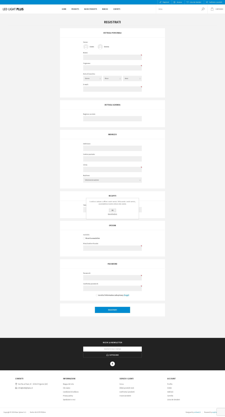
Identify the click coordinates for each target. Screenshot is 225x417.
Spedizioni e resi (69, 400)
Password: (87, 273)
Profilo (169, 384)
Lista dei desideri (173, 400)
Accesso (179, 2)
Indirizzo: (87, 144)
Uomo (92, 47)
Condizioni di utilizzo (71, 392)
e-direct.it (197, 412)
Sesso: (85, 42)
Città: (85, 165)
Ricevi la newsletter (93, 238)
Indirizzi (170, 392)
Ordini (169, 388)
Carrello (170, 396)
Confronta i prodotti (215, 2)
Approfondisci (112, 214)
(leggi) (126, 295)
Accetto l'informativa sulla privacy (110, 295)
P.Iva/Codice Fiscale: (90, 243)
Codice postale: (89, 154)
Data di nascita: (89, 74)
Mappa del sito (68, 384)
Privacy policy (68, 396)
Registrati (166, 2)
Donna (106, 47)
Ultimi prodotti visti (127, 388)
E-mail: (85, 84)
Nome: (85, 53)
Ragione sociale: (89, 114)
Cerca (203, 9)
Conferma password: (90, 284)
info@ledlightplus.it (25, 388)
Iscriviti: (86, 235)
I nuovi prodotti (125, 396)
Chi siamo (66, 388)
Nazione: (86, 175)
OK (112, 210)
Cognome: (86, 63)
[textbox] (177, 9)
